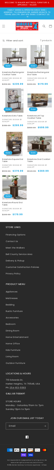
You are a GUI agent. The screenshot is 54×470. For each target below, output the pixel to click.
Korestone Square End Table (12, 160)
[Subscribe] (45, 426)
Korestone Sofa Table (12, 116)
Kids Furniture (13, 350)
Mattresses (12, 298)
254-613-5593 (18, 387)
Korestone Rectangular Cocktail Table (13, 73)
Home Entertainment (17, 337)
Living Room (12, 356)
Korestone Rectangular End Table (38, 73)
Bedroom (11, 324)
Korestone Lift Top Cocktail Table (35, 117)
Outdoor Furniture (15, 363)
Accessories (12, 317)
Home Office (13, 343)
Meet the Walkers (15, 247)
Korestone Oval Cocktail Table (38, 160)
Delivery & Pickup (15, 260)
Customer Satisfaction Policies (22, 267)
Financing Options (15, 234)
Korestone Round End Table (12, 203)
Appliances (12, 291)
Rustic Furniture (14, 311)
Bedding (10, 304)
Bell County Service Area (19, 254)
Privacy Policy (13, 273)
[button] (3, 26)
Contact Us (12, 241)
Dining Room (12, 330)
